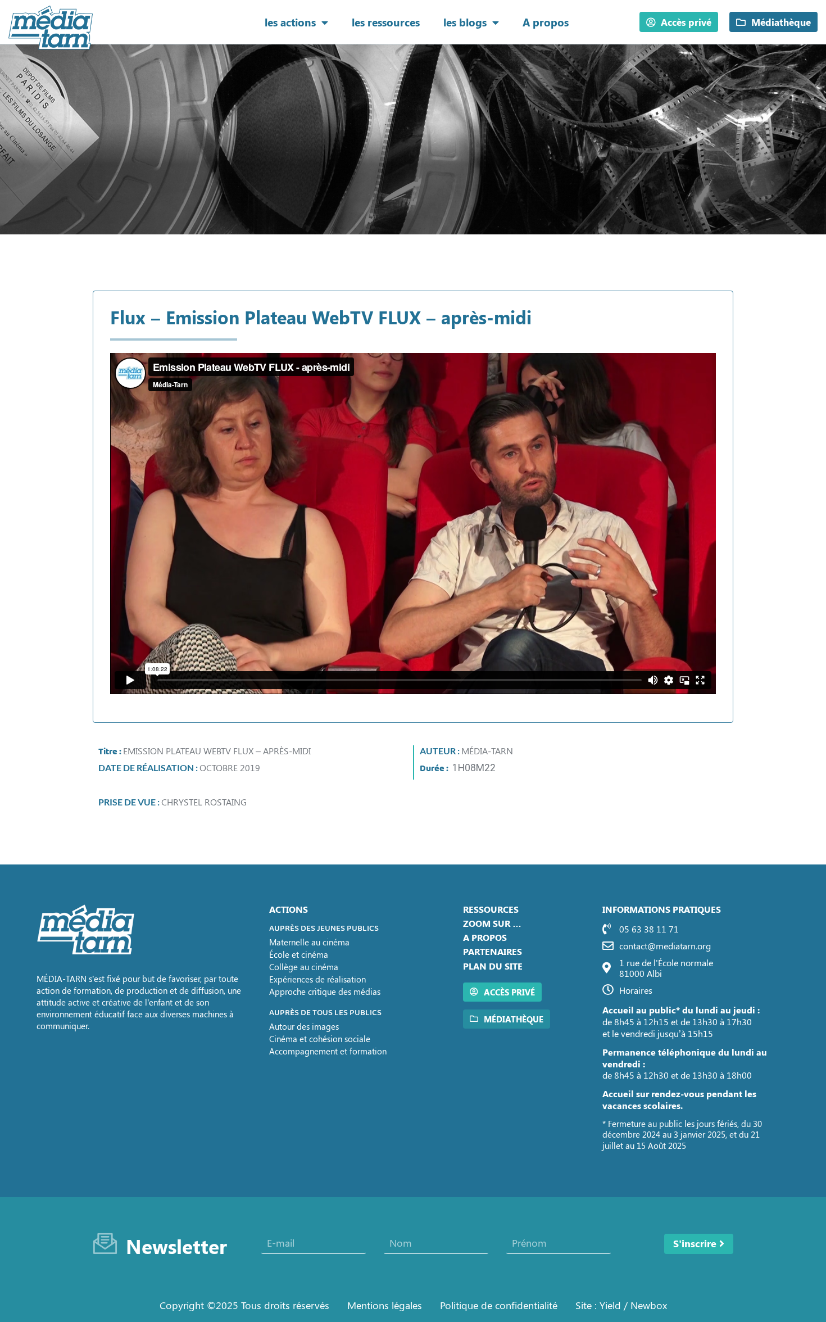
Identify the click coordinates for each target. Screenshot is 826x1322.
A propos (546, 22)
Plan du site (493, 966)
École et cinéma (298, 954)
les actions (290, 22)
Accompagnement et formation (328, 1051)
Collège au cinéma (303, 967)
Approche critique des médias (324, 991)
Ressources (491, 909)
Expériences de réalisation (317, 979)
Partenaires (492, 951)
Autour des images (304, 1026)
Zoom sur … (492, 923)
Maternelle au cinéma (309, 942)
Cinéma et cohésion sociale (319, 1039)
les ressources (386, 22)
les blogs (465, 22)
